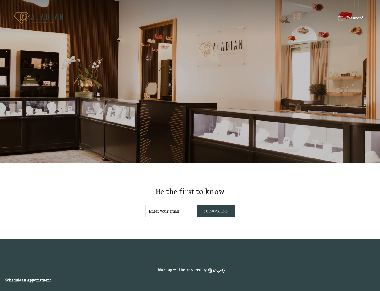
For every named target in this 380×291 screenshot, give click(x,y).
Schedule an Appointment (28, 280)
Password (355, 18)
